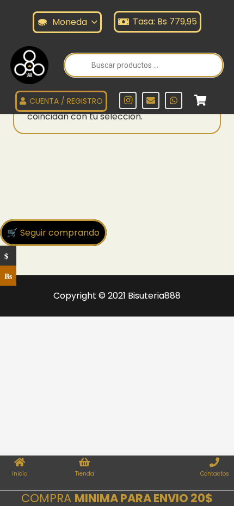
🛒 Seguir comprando (53, 232)
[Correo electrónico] (150, 100)
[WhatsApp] (173, 100)
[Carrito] (200, 100)
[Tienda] (85, 463)
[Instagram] (128, 100)
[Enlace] (29, 65)
